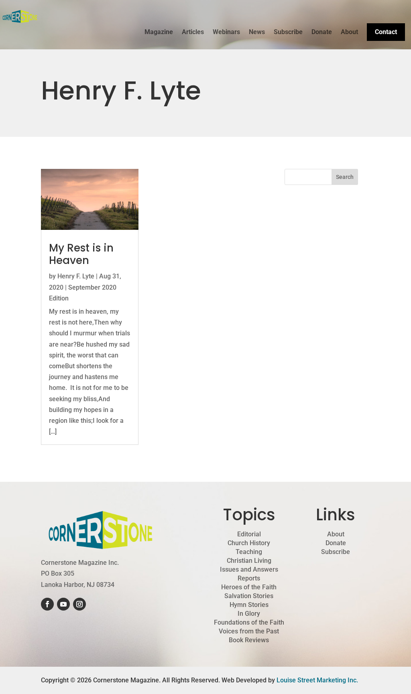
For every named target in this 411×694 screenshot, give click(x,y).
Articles (193, 32)
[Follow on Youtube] (63, 604)
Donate (321, 32)
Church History (249, 543)
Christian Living (249, 561)
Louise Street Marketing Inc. (317, 680)
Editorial (249, 534)
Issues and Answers (249, 569)
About (349, 32)
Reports (249, 578)
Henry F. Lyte (75, 276)
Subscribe (288, 32)
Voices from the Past (249, 631)
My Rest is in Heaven (81, 254)
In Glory (249, 614)
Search (345, 177)
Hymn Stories (249, 605)
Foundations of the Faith (249, 622)
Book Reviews (249, 640)
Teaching (249, 552)
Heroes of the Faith (249, 587)
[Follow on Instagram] (79, 604)
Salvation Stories (248, 596)
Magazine (158, 32)
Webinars (226, 32)
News (257, 32)
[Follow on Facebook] (47, 604)
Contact (386, 32)
